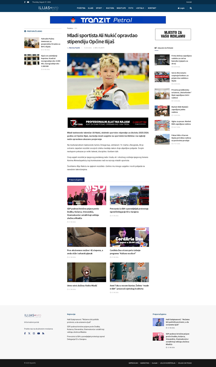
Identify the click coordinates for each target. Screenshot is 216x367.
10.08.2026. (176, 101)
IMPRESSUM (133, 363)
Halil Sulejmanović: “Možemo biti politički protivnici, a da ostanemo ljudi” (178, 322)
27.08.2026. (72, 222)
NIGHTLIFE (121, 8)
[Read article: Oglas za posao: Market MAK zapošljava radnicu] (162, 125)
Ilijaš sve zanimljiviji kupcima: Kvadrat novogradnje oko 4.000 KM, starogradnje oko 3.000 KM (50, 61)
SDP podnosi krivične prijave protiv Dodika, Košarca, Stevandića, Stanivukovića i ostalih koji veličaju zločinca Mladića (85, 329)
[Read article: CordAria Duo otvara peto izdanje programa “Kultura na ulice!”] (129, 237)
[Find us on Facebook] (24, 2)
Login (181, 8)
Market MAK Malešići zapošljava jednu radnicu (180, 109)
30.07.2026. (176, 127)
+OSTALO (140, 8)
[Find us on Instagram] (34, 333)
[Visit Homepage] (48, 8)
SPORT (99, 8)
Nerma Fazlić (74, 48)
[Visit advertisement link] (108, 22)
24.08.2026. (46, 69)
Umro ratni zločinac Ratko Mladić (82, 285)
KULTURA (110, 8)
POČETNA (81, 8)
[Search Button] (191, 8)
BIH (76, 28)
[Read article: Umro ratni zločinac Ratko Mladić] (86, 272)
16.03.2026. (88, 48)
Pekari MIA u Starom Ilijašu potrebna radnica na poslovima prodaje (181, 138)
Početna (70, 28)
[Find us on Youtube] (28, 2)
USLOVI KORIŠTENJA (167, 363)
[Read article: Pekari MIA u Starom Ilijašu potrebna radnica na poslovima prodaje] (162, 139)
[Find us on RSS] (43, 333)
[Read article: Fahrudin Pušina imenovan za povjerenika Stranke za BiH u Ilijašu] (31, 42)
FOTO (130, 8)
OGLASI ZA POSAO (185, 363)
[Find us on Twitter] (29, 333)
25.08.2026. (176, 67)
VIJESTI (101, 48)
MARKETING (144, 363)
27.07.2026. (176, 144)
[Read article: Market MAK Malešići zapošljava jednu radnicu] (162, 111)
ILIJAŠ (90, 8)
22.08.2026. (176, 84)
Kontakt (189, 2)
